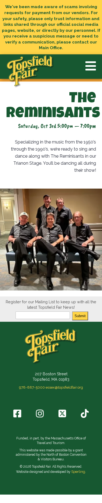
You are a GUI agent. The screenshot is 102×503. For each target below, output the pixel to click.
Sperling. (78, 471)
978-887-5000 (32, 387)
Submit (80, 316)
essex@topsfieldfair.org (64, 387)
